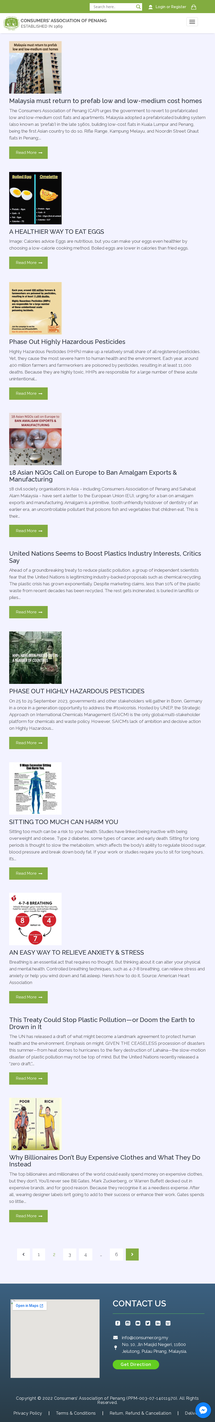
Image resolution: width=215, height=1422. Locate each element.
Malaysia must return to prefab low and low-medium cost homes (105, 101)
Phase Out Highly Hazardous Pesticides (67, 341)
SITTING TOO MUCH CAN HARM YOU (63, 822)
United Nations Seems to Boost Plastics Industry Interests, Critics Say (105, 557)
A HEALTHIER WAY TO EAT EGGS (56, 231)
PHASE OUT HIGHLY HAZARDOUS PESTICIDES (76, 691)
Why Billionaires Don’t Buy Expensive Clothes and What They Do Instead (104, 1161)
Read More (26, 152)
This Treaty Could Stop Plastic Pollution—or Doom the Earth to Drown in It (102, 1023)
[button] (136, 1364)
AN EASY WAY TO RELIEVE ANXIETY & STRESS (76, 952)
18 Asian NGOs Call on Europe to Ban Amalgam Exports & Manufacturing (93, 476)
